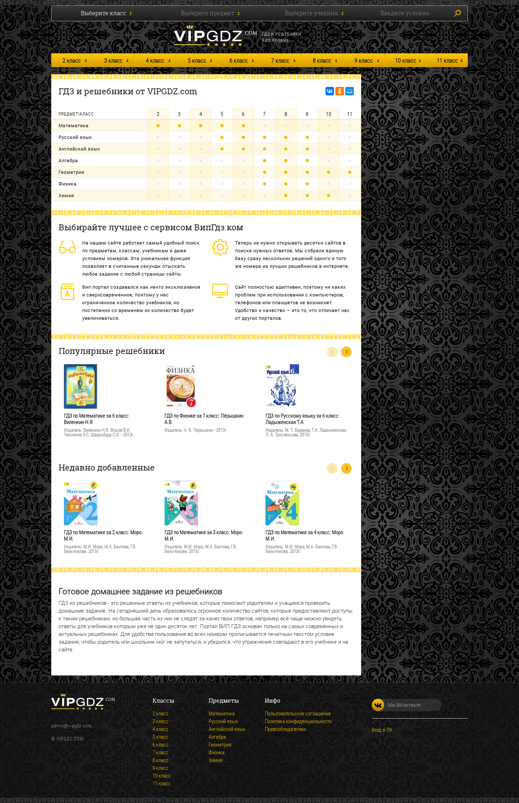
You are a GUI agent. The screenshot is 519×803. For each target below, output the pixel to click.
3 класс (113, 60)
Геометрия (71, 172)
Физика (68, 184)
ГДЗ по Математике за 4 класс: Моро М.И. (304, 535)
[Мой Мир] (349, 91)
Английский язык (79, 149)
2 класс (71, 60)
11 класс (447, 60)
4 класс (155, 60)
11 (350, 113)
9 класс (363, 60)
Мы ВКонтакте (404, 705)
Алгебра (68, 160)
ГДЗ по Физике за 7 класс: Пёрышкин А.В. (204, 418)
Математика (74, 125)
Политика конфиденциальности (298, 721)
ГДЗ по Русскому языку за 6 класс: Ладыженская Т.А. (302, 418)
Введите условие (405, 13)
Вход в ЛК (382, 729)
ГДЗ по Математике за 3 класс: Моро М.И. (203, 535)
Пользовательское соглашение (298, 713)
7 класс (280, 60)
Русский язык (75, 137)
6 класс (238, 60)
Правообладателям (285, 728)
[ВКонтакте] (330, 91)
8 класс (322, 60)
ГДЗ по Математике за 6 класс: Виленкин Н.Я (96, 418)
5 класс (197, 60)
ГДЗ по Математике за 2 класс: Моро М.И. (103, 535)
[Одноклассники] (339, 91)
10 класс (405, 60)
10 (329, 113)
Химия (66, 195)
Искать (457, 13)
